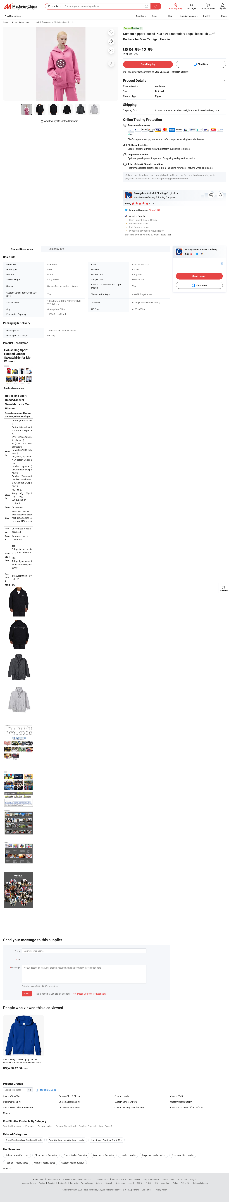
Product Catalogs (47, 1089)
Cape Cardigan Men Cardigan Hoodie (66, 1140)
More (6, 1168)
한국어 (140, 1183)
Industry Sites (134, 1179)
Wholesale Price (119, 1179)
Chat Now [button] (203, 64)
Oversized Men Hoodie (182, 1155)
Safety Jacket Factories (17, 1155)
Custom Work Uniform (69, 1107)
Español (51, 1183)
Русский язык (87, 1183)
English (42, 1183)
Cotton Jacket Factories (75, 1155)
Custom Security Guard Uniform (129, 1107)
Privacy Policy (161, 1189)
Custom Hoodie (121, 1096)
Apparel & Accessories (21, 22)
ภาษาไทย (165, 1183)
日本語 (148, 1183)
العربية (131, 1183)
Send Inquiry (148, 64)
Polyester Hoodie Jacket (153, 1155)
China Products (53, 1179)
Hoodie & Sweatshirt (42, 22)
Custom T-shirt (177, 1096)
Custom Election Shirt (69, 1101)
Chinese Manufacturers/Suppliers (77, 1179)
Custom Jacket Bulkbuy (72, 1162)
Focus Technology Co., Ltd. (94, 1189)
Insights (193, 1179)
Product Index (168, 1179)
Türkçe (175, 1183)
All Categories (14, 15)
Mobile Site (182, 1179)
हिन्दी (156, 1183)
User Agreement (132, 1189)
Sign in (222, 8)
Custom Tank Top (11, 1096)
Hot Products (38, 1179)
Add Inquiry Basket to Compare (61, 121)
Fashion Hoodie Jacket (17, 1162)
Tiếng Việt (185, 1183)
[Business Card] (221, 262)
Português (62, 1183)
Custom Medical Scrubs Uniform (18, 1107)
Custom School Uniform (125, 1101)
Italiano (99, 1183)
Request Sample (180, 71)
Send (26, 993)
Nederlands (120, 1183)
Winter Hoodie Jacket (44, 1162)
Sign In (128, 234)
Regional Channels (151, 1179)
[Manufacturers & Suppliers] (20, 6)
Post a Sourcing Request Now (90, 993)
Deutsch (108, 1183)
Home (5, 22)
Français (74, 1183)
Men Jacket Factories (103, 1155)
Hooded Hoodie (128, 1155)
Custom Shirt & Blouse (69, 1096)
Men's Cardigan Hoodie (64, 22)
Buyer (154, 15)
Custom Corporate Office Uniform (186, 1107)
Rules (224, 15)
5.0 (187, 254)
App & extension (188, 15)
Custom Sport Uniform (181, 1101)
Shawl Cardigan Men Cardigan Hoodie (24, 1140)
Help (170, 15)
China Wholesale (102, 1179)
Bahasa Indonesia (200, 1183)
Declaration (147, 1189)
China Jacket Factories (46, 1155)
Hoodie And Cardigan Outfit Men (106, 1140)
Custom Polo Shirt (12, 1101)
